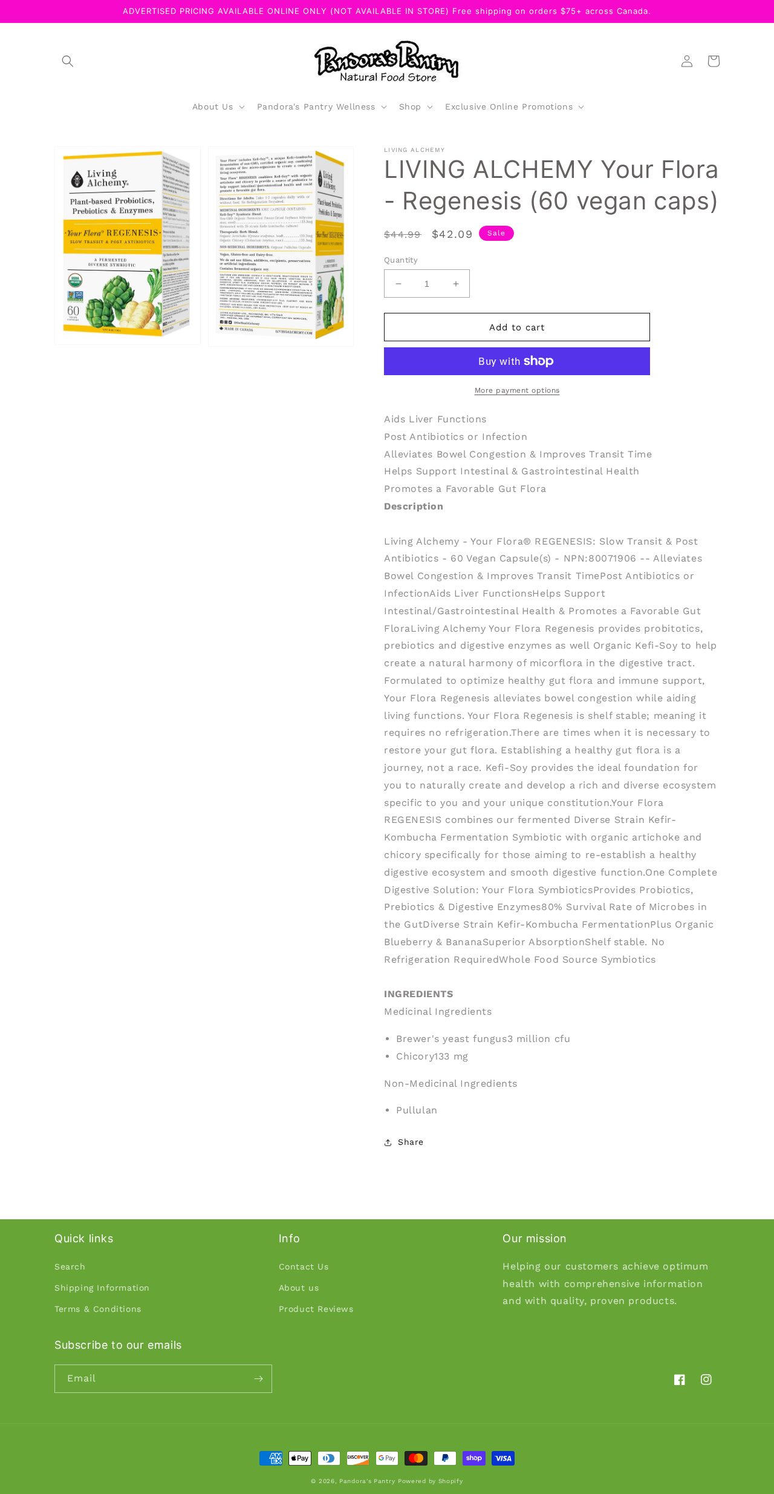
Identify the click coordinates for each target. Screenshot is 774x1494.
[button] (67, 61)
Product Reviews (316, 1309)
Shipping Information (102, 1288)
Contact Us (304, 1266)
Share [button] (411, 1142)
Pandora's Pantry (367, 1481)
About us (299, 1288)
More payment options (517, 390)
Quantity (401, 259)
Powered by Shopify (430, 1481)
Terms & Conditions (97, 1309)
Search (70, 1266)
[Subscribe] (258, 1379)
